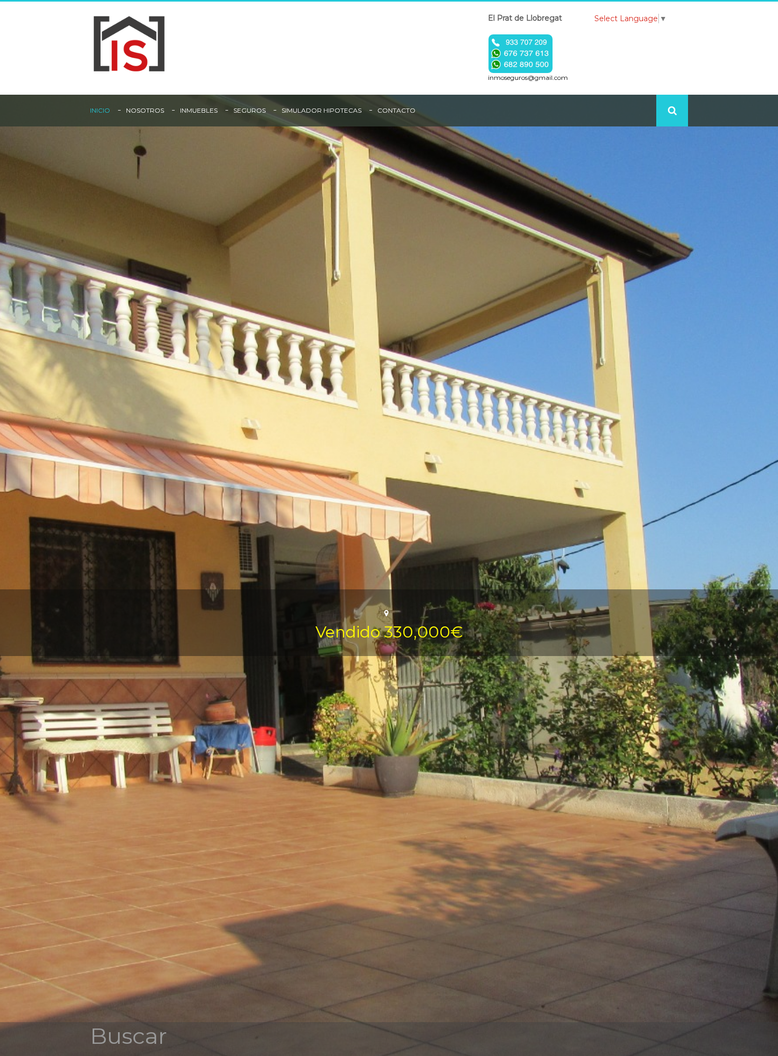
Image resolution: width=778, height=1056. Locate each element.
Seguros (249, 110)
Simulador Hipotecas (321, 110)
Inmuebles (199, 110)
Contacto (396, 110)
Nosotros (145, 110)
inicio (100, 110)
